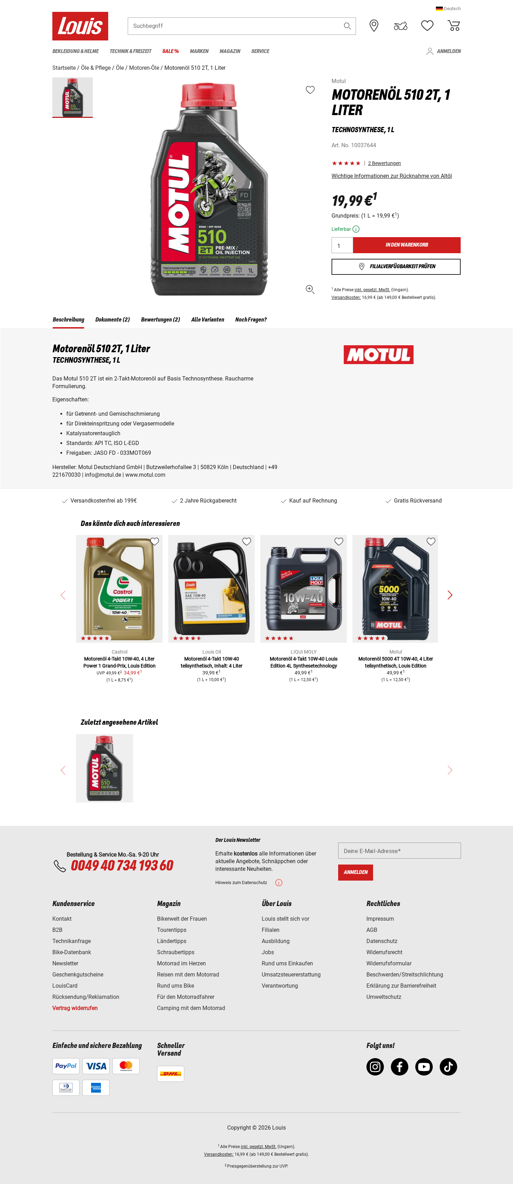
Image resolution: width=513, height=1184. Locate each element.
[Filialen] (374, 26)
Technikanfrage (71, 941)
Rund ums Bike (175, 985)
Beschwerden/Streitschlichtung (404, 974)
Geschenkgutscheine (77, 974)
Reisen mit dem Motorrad (188, 974)
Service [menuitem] (260, 51)
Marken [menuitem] (199, 51)
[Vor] (450, 595)
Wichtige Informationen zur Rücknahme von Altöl (392, 176)
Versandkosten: (346, 297)
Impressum (380, 918)
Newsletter (65, 963)
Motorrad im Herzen (181, 963)
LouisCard (64, 985)
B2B (57, 930)
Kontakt (62, 918)
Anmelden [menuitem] (449, 51)
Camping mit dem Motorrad (191, 1008)
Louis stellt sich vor (285, 918)
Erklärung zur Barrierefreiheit (401, 985)
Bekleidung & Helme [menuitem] (75, 51)
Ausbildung (276, 941)
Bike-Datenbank (71, 952)
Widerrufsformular (388, 963)
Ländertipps (171, 941)
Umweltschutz (383, 997)
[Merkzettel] (427, 26)
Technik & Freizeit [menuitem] (130, 51)
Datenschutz (381, 941)
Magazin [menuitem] (230, 51)
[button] (448, 8)
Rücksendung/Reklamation (85, 997)
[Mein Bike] (401, 26)
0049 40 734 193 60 (121, 866)
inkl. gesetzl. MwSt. (372, 289)
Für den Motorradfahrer (185, 997)
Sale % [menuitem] (170, 51)
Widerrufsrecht (384, 952)
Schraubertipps (175, 952)
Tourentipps (171, 930)
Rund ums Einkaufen (287, 963)
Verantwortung (280, 985)
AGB (371, 930)
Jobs (268, 952)
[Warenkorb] (454, 26)
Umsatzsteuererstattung (291, 974)
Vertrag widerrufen (75, 1008)
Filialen (271, 930)
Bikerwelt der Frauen (182, 918)
